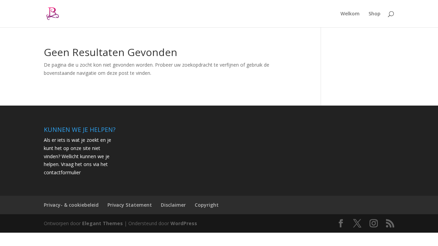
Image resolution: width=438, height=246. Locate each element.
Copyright (207, 205)
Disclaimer (173, 205)
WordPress (183, 223)
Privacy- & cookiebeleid (71, 205)
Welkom (350, 14)
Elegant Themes (102, 223)
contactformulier (62, 172)
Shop (375, 14)
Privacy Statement (129, 205)
